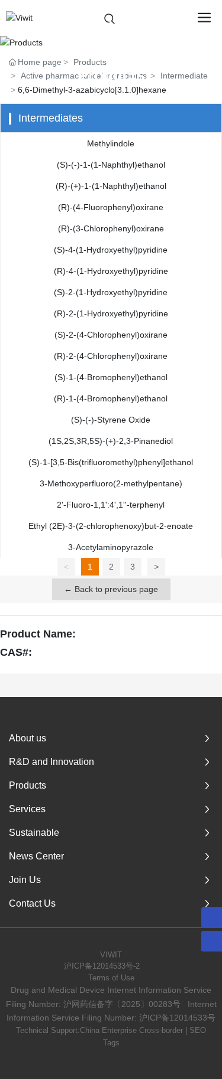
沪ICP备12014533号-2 (102, 966)
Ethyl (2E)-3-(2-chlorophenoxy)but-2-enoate (110, 526)
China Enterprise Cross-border (131, 1030)
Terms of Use (111, 977)
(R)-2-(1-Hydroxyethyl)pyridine (111, 313)
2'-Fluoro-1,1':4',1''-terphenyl (111, 504)
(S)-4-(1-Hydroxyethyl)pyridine (111, 249)
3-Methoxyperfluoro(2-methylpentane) (111, 483)
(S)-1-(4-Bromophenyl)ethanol (111, 377)
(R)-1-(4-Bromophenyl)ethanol (111, 398)
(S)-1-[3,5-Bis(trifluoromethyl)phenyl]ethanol (110, 462)
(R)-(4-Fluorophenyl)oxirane (110, 207)
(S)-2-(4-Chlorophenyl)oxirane (111, 334)
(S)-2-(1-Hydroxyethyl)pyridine (111, 292)
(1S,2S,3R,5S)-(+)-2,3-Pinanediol (111, 441)
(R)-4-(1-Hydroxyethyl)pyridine (111, 271)
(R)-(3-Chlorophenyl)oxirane (111, 228)
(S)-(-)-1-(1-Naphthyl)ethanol (111, 164)
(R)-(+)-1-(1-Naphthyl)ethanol (111, 186)
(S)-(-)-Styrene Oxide (110, 419)
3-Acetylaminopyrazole (110, 547)
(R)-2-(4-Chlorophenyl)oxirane (111, 356)
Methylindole (110, 143)
